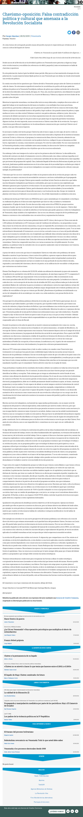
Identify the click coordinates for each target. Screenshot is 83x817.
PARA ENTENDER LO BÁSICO (42, 724)
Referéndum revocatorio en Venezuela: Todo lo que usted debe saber (33, 740)
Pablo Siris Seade (9, 743)
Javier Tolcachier (9, 622)
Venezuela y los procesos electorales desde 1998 (25, 748)
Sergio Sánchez (12, 36)
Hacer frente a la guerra (14, 619)
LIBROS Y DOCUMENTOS (41, 682)
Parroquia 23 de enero (41, 802)
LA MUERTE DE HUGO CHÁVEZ (41, 648)
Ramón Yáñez (8, 719)
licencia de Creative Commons (67, 598)
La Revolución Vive (41, 793)
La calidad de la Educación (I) (16, 692)
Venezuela (36, 36)
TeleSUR (41, 784)
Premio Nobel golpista (14, 640)
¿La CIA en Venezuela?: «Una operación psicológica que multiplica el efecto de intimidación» (37, 630)
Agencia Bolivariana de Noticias (41, 789)
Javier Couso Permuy (14, 752)
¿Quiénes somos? (57, 811)
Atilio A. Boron (8, 659)
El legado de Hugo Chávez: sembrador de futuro (24, 675)
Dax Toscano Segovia (10, 709)
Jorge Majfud (8, 643)
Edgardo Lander (8, 735)
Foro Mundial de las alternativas (42, 798)
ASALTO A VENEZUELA (41, 608)
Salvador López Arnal (10, 669)
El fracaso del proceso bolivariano (19, 732)
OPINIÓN (41, 756)
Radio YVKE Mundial (41, 776)
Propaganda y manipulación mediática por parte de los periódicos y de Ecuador (40, 704)
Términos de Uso (48, 808)
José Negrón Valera (9, 635)
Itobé (5, 752)
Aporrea (41, 780)
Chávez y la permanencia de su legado (20, 656)
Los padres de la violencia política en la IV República (26, 716)
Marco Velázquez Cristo (11, 678)
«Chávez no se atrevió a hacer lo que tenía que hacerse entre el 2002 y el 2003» (37, 666)
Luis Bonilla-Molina (9, 696)
